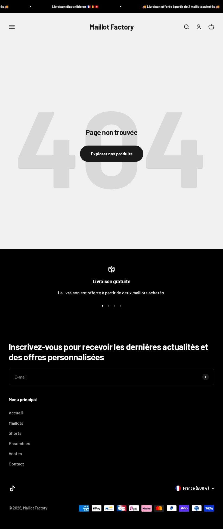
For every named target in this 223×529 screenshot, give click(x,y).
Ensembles (19, 443)
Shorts (15, 433)
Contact (16, 463)
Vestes (15, 453)
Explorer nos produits (111, 153)
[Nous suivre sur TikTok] (12, 488)
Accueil (16, 412)
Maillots (16, 423)
